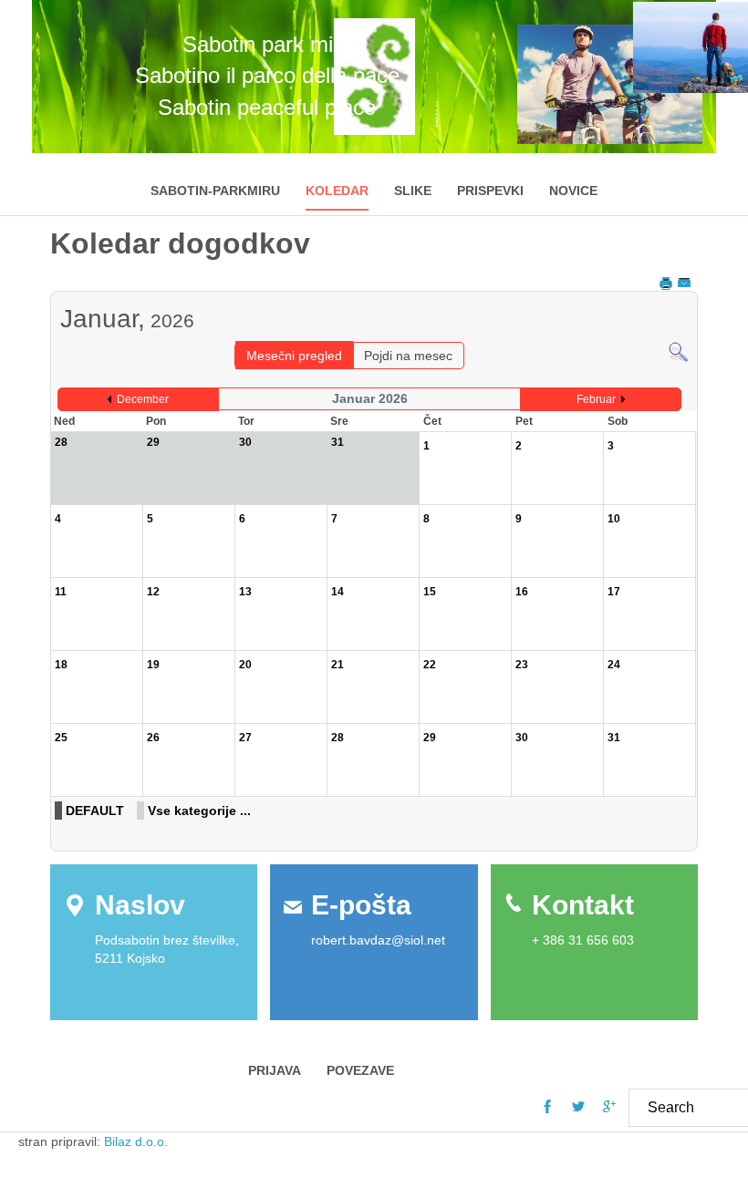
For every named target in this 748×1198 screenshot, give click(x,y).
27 (245, 737)
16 (521, 591)
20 (245, 664)
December (143, 399)
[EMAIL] (685, 282)
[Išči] (678, 351)
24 (614, 664)
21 (337, 664)
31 (614, 737)
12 (153, 591)
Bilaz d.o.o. (137, 1141)
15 (429, 591)
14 (337, 591)
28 (337, 737)
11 (61, 591)
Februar (596, 399)
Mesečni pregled (294, 355)
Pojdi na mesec (408, 355)
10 (614, 518)
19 (153, 664)
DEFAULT (95, 810)
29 (429, 737)
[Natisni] (667, 282)
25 (61, 737)
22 (429, 664)
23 (521, 664)
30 (521, 737)
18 (61, 664)
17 (614, 591)
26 (153, 737)
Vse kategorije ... (199, 810)
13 (245, 591)
